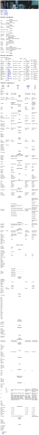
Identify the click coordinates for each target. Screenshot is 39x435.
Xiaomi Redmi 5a (9, 63)
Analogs (3, 7)
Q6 (35, 86)
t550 (8, 86)
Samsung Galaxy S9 (9, 72)
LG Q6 (9, 65)
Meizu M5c (9, 73)
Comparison (4, 8)
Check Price (6, 12)
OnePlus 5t (9, 61)
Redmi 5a (28, 86)
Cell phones (5, 10)
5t (17, 86)
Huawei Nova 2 (9, 69)
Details (11, 53)
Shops (3, 5)
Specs (3, 6)
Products (1, 10)
